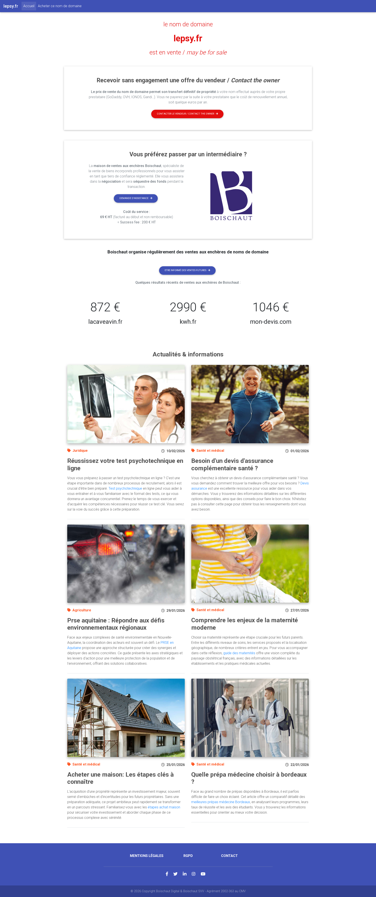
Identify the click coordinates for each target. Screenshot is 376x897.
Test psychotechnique (125, 488)
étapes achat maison (164, 807)
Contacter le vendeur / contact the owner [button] (185, 113)
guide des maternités (239, 653)
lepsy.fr (188, 38)
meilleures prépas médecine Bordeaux (220, 802)
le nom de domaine (188, 24)
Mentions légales (146, 856)
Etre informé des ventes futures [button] (185, 270)
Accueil (29, 6)
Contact (229, 856)
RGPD (188, 856)
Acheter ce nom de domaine (60, 6)
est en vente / (188, 52)
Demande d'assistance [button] (133, 198)
